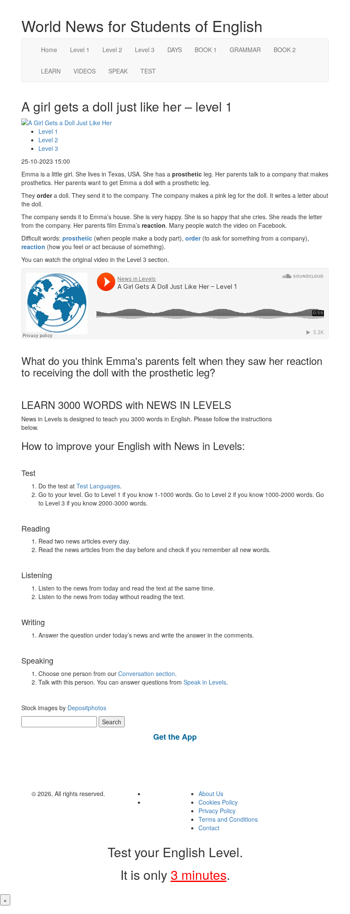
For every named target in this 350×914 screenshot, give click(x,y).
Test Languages (98, 486)
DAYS (174, 49)
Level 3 (145, 49)
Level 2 (112, 49)
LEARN (51, 71)
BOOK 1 (206, 49)
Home (49, 49)
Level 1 (80, 49)
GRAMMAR (245, 49)
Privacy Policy (217, 810)
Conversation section (146, 673)
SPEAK (118, 71)
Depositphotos (86, 707)
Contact (208, 827)
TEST (148, 71)
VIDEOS (84, 71)
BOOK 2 (285, 49)
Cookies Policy (218, 802)
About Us (210, 793)
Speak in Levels (205, 682)
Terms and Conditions (228, 819)
